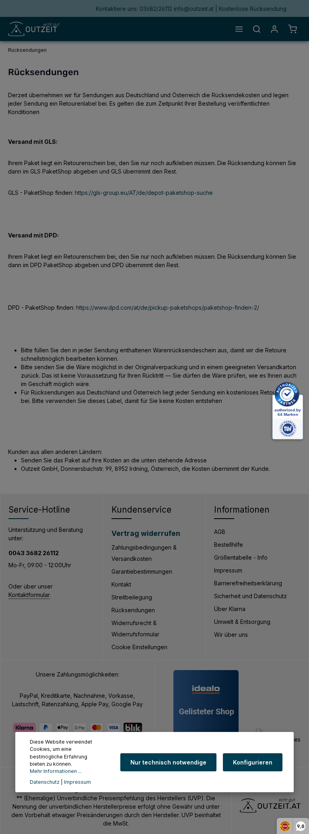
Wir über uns (231, 634)
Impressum (228, 570)
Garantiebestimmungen (141, 571)
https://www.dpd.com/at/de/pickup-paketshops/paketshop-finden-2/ (167, 307)
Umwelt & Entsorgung (242, 621)
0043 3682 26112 (33, 553)
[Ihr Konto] (274, 29)
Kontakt (121, 584)
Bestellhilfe (228, 544)
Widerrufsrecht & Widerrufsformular (135, 628)
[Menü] (239, 29)
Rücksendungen (133, 610)
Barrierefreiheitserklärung (248, 583)
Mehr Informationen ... (56, 771)
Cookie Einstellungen (139, 647)
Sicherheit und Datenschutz (250, 596)
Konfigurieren (252, 762)
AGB (219, 531)
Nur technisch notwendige (168, 762)
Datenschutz (45, 782)
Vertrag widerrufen (145, 533)
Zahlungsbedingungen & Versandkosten (144, 553)
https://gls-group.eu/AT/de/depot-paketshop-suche (144, 192)
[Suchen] (257, 29)
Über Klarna (229, 608)
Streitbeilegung (131, 597)
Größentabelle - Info (241, 557)
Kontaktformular (29, 594)
